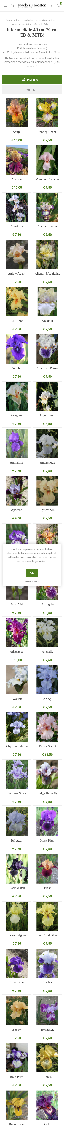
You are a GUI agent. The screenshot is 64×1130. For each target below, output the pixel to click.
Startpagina (13, 20)
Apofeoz (16, 509)
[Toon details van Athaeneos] (16, 632)
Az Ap (47, 698)
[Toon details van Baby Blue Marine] (16, 727)
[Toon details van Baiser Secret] (47, 727)
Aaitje (16, 131)
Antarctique (47, 462)
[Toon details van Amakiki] (47, 302)
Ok (32, 572)
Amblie (16, 368)
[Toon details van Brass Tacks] (16, 1105)
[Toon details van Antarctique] (47, 443)
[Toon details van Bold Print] (16, 1058)
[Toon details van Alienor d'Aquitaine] (47, 254)
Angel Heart (47, 415)
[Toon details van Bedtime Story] (16, 774)
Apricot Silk (47, 509)
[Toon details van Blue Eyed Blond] (47, 916)
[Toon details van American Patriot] (47, 349)
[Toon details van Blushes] (47, 963)
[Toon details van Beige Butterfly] (47, 774)
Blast (47, 887)
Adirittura (16, 226)
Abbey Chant (47, 131)
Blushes (47, 982)
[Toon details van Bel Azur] (16, 821)
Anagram (17, 415)
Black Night (47, 840)
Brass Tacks (16, 1124)
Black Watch (16, 887)
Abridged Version (47, 179)
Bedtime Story (16, 793)
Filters (32, 79)
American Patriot (47, 368)
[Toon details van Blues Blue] (16, 963)
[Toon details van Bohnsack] (47, 1010)
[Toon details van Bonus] (47, 1058)
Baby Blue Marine (16, 746)
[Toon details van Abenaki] (16, 160)
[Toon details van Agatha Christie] (47, 207)
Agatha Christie (47, 226)
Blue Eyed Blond (47, 935)
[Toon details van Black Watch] (16, 869)
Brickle (47, 1124)
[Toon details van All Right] (16, 302)
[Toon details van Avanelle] (47, 632)
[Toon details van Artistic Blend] (47, 538)
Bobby (16, 1029)
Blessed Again (16, 935)
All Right (16, 320)
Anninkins (16, 462)
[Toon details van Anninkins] (16, 443)
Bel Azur (16, 840)
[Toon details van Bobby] (16, 1010)
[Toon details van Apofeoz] (16, 491)
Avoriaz (17, 698)
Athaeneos (16, 651)
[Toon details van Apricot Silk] (47, 491)
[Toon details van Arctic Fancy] (16, 538)
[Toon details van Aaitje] (16, 112)
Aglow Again (16, 273)
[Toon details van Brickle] (47, 1105)
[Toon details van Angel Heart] (47, 396)
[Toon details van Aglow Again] (16, 254)
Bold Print (16, 1076)
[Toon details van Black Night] (47, 821)
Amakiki (47, 320)
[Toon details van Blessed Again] (16, 916)
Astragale (47, 604)
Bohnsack (47, 1029)
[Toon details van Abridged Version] (47, 160)
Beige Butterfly (47, 793)
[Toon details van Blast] (47, 869)
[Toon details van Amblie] (16, 349)
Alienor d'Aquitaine (47, 273)
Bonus (47, 1076)
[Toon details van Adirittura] (16, 207)
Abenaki (16, 179)
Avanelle (47, 651)
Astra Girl (16, 604)
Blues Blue (16, 982)
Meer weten (32, 581)
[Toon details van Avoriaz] (16, 680)
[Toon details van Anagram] (16, 396)
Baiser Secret (47, 746)
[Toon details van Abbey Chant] (47, 112)
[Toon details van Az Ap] (47, 680)
